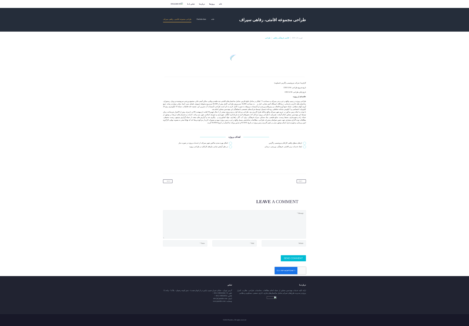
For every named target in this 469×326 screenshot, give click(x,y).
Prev (300, 181)
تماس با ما (191, 4)
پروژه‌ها (212, 4)
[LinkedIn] (280, 166)
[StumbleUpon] (276, 166)
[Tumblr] (285, 166)
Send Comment (293, 258)
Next (169, 181)
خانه (220, 4)
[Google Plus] (294, 166)
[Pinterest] (289, 166)
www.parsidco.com (219, 301)
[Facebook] (303, 166)
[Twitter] (299, 166)
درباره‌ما (202, 4)
